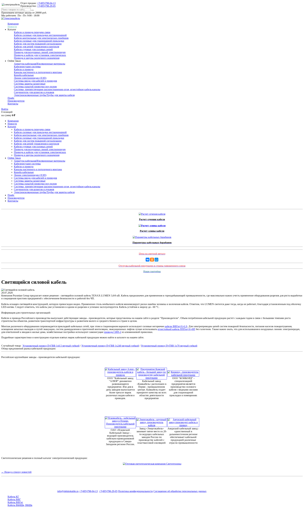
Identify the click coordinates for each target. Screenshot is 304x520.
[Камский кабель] (151, 372)
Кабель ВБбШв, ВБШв (20, 505)
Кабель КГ (13, 496)
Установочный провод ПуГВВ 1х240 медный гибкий (110, 345)
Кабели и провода (23, 69)
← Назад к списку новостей (16, 472)
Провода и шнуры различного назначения (36, 58)
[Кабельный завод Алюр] (120, 371)
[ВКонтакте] (147, 260)
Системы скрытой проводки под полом (35, 86)
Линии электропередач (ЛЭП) (30, 78)
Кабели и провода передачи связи (32, 32)
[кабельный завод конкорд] (183, 372)
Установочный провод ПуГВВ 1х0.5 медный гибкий (50, 345)
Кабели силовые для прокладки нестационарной (40, 35)
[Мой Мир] (156, 260)
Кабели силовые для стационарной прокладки (39, 41)
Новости (12, 26)
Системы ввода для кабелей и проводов (35, 80)
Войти (4, 109)
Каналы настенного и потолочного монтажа (38, 72)
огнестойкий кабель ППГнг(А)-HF (176, 329)
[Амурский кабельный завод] (183, 421)
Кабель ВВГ (14, 499)
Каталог (12, 126)
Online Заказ (14, 158)
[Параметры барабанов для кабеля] (152, 236)
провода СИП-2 (112, 332)
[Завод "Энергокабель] (151, 421)
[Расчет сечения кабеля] (152, 213)
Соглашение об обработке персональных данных (179, 491)
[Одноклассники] (152, 260)
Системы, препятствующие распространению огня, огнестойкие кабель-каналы (57, 89)
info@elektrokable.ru (68, 491)
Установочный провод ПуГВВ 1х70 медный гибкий (169, 345)
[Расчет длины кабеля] (152, 224)
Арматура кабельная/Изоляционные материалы (39, 63)
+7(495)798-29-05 (46, 6)
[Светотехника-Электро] (152, 463)
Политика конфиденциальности (135, 491)
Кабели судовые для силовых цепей (33, 49)
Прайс (11, 98)
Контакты (13, 103)
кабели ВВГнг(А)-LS (176, 326)
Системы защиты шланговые (29, 83)
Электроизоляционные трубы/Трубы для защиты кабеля (44, 95)
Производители (16, 100)
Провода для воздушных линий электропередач (40, 52)
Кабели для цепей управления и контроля (36, 46)
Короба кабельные (24, 75)
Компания (13, 23)
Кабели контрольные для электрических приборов (41, 38)
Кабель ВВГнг (15, 502)
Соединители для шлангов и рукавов (34, 92)
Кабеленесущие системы (27, 66)
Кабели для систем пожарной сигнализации (38, 43)
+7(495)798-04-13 (46, 3)
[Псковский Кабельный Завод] (120, 421)
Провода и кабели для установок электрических (40, 55)
